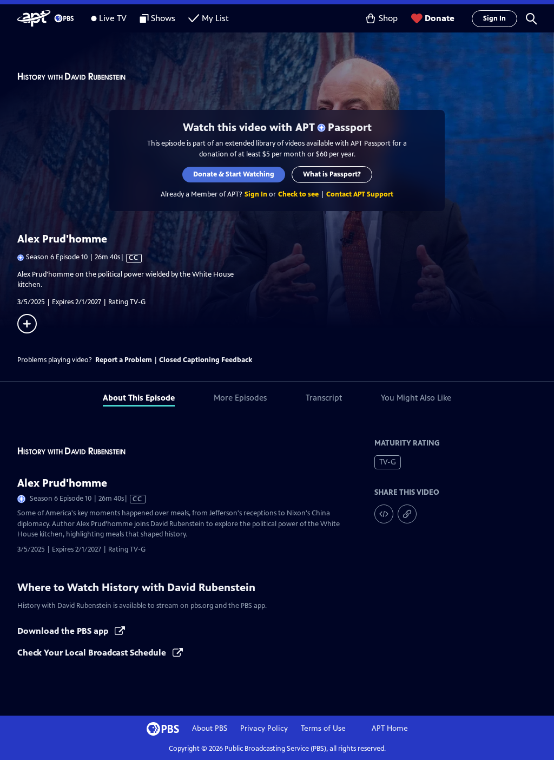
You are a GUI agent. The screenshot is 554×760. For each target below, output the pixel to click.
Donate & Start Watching (233, 174)
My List (215, 18)
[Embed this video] (383, 514)
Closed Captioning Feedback (205, 360)
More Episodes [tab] (240, 397)
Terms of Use (323, 728)
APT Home (390, 728)
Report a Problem (123, 360)
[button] (531, 18)
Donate (439, 18)
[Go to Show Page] (285, 76)
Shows (163, 18)
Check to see (298, 194)
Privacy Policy (264, 728)
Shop (388, 18)
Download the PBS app (63, 631)
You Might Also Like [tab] (416, 397)
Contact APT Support (359, 194)
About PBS (209, 728)
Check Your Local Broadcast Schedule (92, 652)
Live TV (113, 18)
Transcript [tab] (324, 397)
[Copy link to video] (407, 514)
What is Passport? (332, 174)
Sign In (494, 18)
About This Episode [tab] (139, 397)
